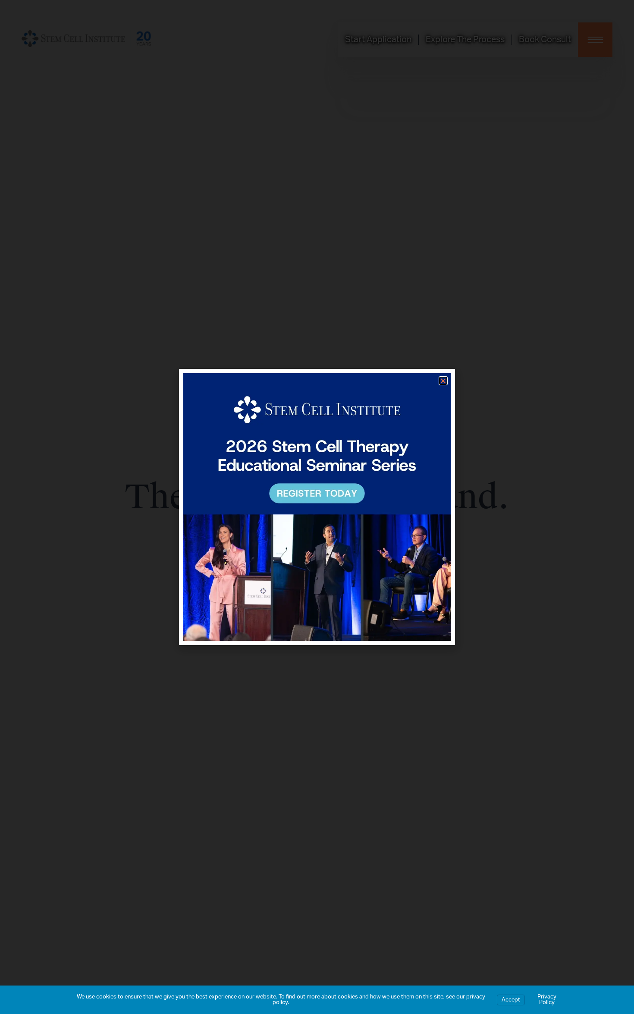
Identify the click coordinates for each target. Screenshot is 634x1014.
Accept (511, 1000)
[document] (317, 507)
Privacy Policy (546, 999)
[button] (443, 381)
